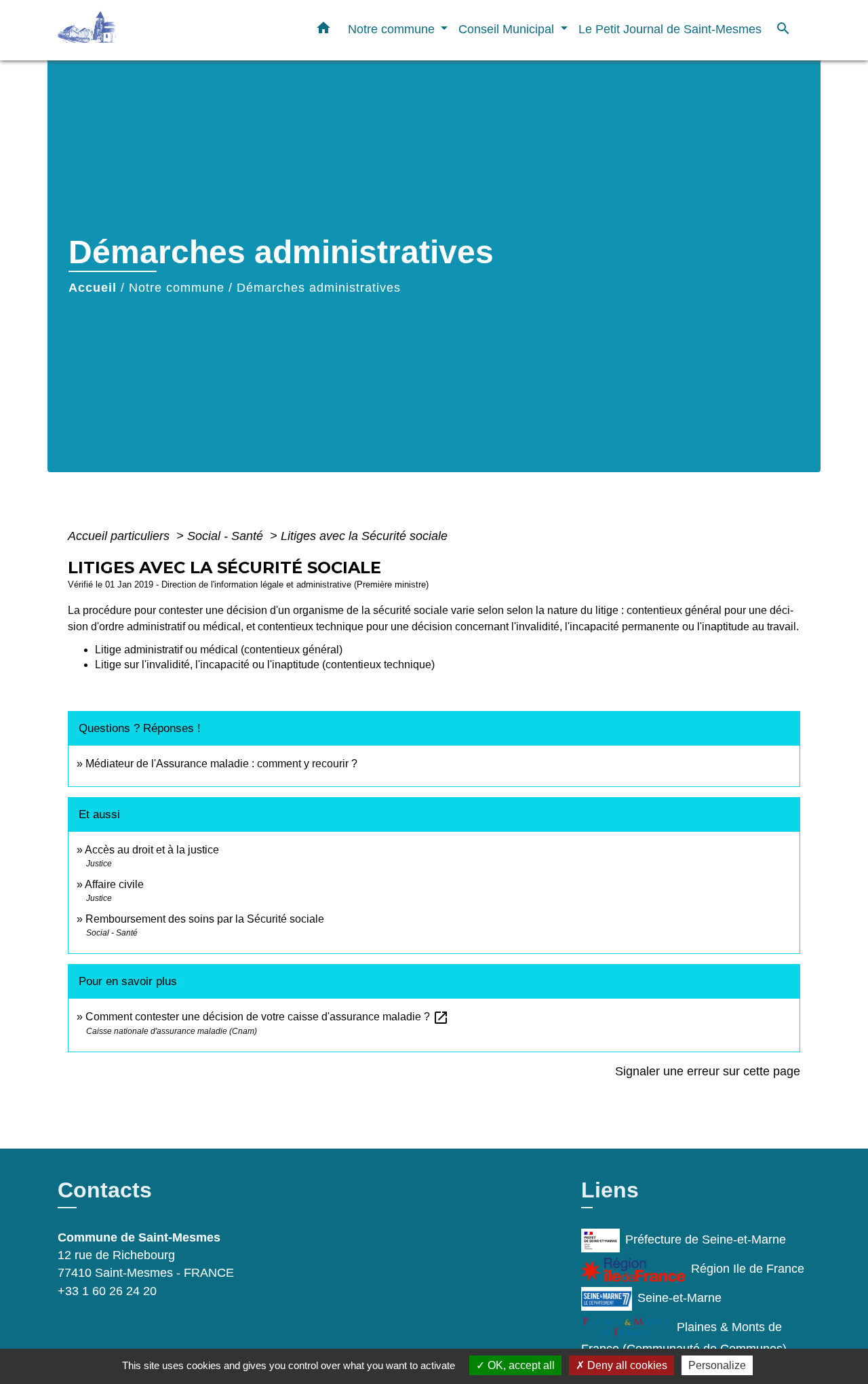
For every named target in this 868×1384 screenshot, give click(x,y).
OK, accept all (520, 1365)
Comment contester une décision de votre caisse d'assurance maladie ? (267, 1016)
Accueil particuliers (120, 536)
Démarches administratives (319, 287)
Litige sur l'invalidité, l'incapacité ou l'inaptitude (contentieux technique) (265, 664)
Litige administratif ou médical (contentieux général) (218, 649)
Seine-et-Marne (679, 1298)
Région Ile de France (747, 1268)
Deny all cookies (626, 1365)
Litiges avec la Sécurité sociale (364, 536)
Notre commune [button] (393, 29)
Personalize (717, 1365)
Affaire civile (114, 884)
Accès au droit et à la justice (152, 850)
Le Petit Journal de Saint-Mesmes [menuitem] (670, 29)
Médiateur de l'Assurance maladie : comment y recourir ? (221, 763)
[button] (323, 30)
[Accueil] (142, 30)
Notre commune (176, 287)
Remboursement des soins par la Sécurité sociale (204, 919)
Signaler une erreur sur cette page (707, 1071)
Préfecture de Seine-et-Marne (705, 1239)
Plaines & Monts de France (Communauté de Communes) (684, 1338)
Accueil (92, 287)
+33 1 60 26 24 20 (107, 1291)
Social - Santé (227, 536)
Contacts (105, 1190)
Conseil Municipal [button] (507, 29)
